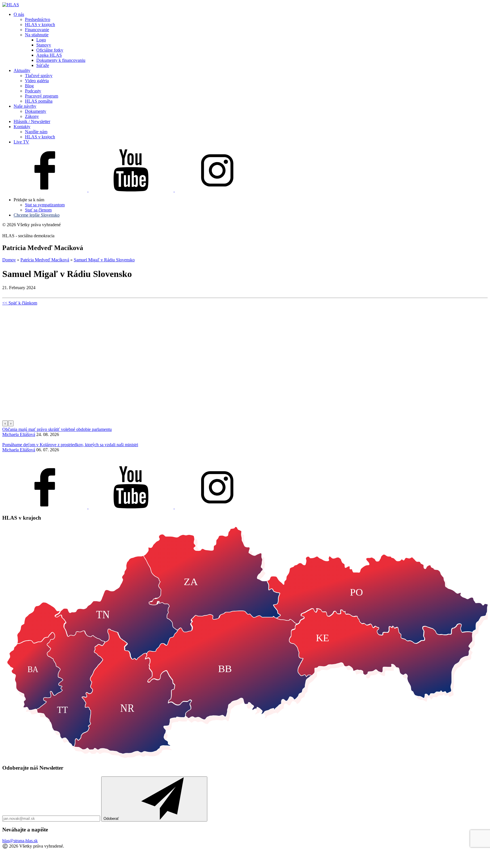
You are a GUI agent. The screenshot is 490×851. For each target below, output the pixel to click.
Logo (41, 39)
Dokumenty (35, 111)
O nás (19, 14)
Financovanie (37, 29)
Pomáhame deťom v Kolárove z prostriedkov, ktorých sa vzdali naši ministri (70, 444)
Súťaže (42, 65)
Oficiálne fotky (49, 50)
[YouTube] (131, 190)
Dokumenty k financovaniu (60, 60)
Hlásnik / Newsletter (32, 121)
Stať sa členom (38, 210)
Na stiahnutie (36, 34)
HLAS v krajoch (40, 24)
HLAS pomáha (38, 101)
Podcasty (33, 90)
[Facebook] (45, 190)
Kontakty (22, 126)
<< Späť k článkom (19, 302)
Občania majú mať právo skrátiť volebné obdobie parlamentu (57, 429)
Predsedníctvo (37, 19)
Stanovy (43, 45)
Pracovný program (41, 96)
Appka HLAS (49, 55)
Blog (29, 85)
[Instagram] (217, 190)
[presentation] (5, 423)
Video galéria (37, 80)
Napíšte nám (36, 131)
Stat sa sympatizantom (45, 204)
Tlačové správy (38, 75)
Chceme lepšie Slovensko (37, 215)
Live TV (21, 141)
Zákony (32, 116)
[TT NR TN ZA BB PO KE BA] (245, 756)
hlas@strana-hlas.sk (20, 840)
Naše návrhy (25, 106)
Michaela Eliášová (18, 434)
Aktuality (22, 70)
